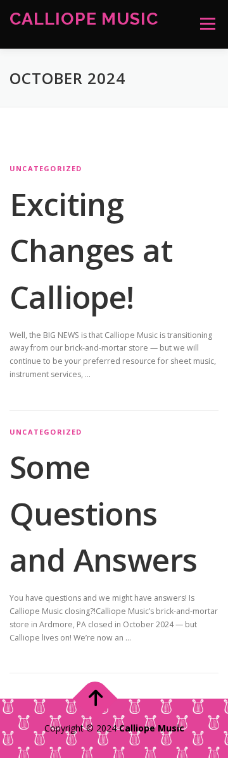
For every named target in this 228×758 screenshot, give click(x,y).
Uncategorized (46, 168)
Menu (206, 23)
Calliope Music (84, 18)
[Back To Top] (95, 699)
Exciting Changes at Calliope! (91, 250)
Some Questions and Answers (103, 513)
